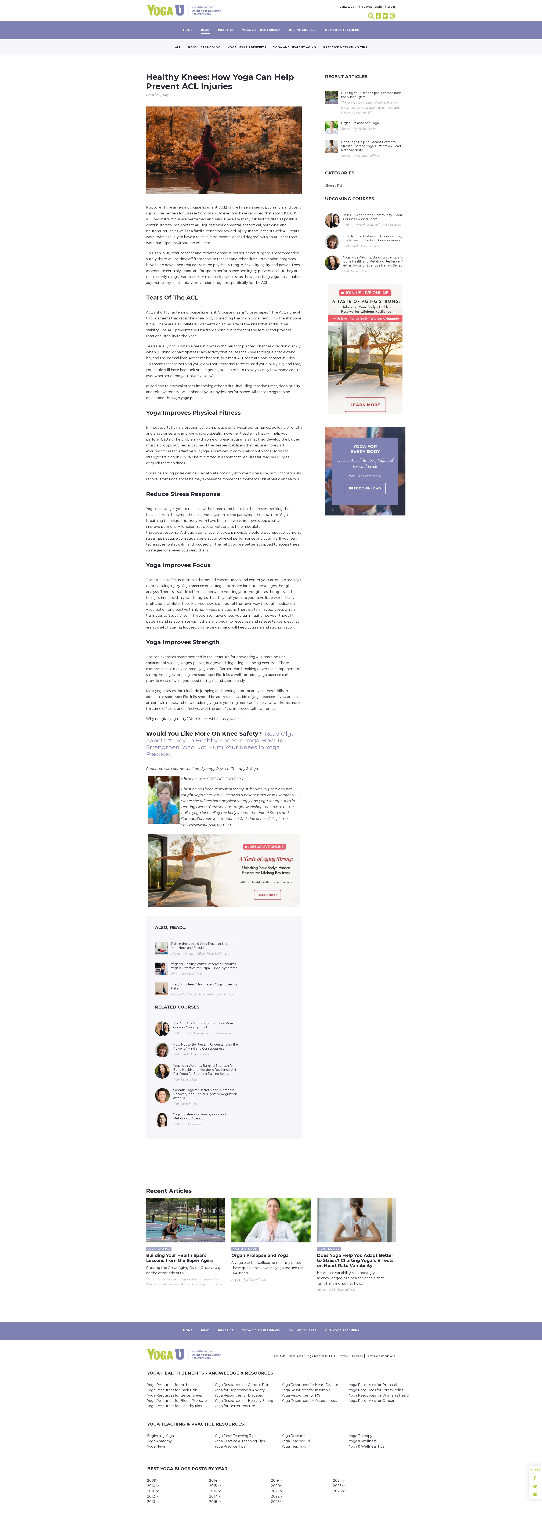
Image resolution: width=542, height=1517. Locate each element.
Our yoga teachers (342, 30)
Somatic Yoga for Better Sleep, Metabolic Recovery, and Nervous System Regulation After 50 (205, 1094)
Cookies (357, 1356)
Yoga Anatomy (159, 1441)
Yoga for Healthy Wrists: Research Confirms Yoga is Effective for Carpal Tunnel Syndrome (204, 966)
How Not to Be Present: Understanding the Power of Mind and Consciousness (205, 1046)
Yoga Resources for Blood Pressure (177, 1401)
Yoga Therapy (360, 1436)
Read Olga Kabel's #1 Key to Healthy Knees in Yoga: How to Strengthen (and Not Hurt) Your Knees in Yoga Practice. (220, 743)
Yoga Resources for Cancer (371, 1401)
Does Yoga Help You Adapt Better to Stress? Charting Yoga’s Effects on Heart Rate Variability (371, 146)
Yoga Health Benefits (247, 47)
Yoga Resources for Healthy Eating (243, 1401)
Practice (226, 30)
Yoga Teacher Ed (296, 1441)
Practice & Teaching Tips (345, 47)
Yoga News (156, 1446)
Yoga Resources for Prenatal (373, 1385)
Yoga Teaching (294, 1446)
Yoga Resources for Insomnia (306, 1390)
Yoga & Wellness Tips (366, 1446)
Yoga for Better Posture (234, 1406)
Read (205, 30)
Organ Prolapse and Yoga (360, 123)
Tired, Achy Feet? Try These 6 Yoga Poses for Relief (204, 986)
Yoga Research (294, 1436)
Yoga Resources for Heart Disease (310, 1385)
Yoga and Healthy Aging (294, 47)
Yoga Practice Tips (229, 1446)
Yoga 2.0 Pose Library (261, 30)
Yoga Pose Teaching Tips (235, 1436)
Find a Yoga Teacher (371, 6)
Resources (296, 1356)
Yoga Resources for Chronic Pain (241, 1385)
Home (188, 30)
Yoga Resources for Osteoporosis (309, 1401)
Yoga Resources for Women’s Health (380, 1395)
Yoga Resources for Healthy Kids (174, 1406)
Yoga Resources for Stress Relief (376, 1390)
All (178, 47)
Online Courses (303, 30)
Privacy (343, 1356)
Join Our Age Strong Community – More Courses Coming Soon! (203, 1025)
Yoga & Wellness (362, 1441)
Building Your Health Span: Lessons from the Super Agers (371, 95)
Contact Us (347, 6)
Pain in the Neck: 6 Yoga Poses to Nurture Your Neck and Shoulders (202, 946)
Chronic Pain (334, 186)
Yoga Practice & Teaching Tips (239, 1441)
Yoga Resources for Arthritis (170, 1385)
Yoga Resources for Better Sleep (174, 1395)
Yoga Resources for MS (301, 1395)
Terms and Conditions (380, 1356)
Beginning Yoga (160, 1436)
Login (391, 6)
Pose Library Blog (204, 47)
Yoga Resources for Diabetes (238, 1395)
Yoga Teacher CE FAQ (321, 1356)
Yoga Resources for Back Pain (172, 1390)
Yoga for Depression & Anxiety (239, 1390)
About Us (279, 1356)
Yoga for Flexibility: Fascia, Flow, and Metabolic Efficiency (199, 1116)
